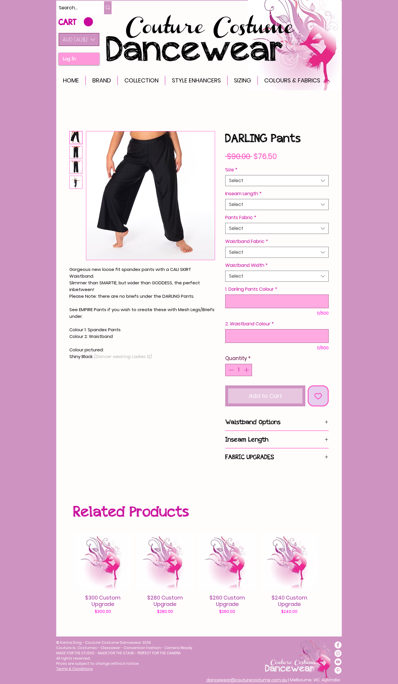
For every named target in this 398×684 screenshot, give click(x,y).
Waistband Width (246, 265)
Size (231, 170)
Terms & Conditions (74, 668)
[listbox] (79, 39)
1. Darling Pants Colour (251, 289)
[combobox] (277, 180)
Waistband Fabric (246, 241)
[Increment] (247, 370)
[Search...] (108, 7)
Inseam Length (243, 194)
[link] (76, 22)
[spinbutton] (239, 370)
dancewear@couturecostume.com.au (246, 680)
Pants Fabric (240, 218)
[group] (196, 573)
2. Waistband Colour (249, 324)
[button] (79, 39)
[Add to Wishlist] (318, 395)
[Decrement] (230, 370)
